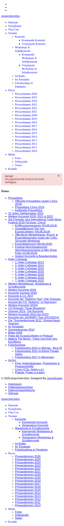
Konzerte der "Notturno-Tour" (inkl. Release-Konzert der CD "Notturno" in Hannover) (34, 301)
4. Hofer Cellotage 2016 (29, 271)
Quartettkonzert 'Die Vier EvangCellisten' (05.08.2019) (32, 230)
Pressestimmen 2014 (26, 136)
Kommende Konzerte (33, 40)
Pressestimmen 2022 (26, 108)
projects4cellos (10, 16)
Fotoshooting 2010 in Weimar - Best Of (38, 348)
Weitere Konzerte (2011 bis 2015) (28, 314)
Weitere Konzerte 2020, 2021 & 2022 (30, 216)
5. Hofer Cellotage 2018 (29, 274)
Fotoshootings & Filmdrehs (24, 84)
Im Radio (20, 76)
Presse (11, 90)
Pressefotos (15, 198)
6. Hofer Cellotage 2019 (29, 277)
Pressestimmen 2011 (26, 147)
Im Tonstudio (22, 79)
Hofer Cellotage (17, 259)
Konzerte (20, 36)
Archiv (12, 360)
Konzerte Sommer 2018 (22, 292)
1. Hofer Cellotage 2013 (29, 262)
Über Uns (13, 29)
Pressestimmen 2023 (26, 104)
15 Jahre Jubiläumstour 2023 (25, 213)
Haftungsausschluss (20, 387)
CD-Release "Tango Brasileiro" (27, 308)
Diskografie (21, 161)
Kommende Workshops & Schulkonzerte (29, 58)
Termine (12, 33)
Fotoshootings (16, 345)
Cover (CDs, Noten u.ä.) (29, 369)
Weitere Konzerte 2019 (22, 289)
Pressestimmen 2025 (26, 97)
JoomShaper (54, 378)
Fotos (18, 158)
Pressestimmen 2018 (26, 122)
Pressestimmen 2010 (26, 151)
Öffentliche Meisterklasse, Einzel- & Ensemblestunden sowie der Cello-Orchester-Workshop (36, 237)
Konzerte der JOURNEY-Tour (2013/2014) (33, 317)
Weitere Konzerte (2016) (23, 305)
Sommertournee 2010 (21, 329)
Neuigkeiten (14, 26)
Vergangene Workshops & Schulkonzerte (29, 68)
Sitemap (13, 393)
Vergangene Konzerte (33, 43)
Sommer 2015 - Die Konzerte (25, 311)
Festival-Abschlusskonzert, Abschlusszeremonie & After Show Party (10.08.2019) (36, 250)
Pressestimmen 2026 (26, 93)
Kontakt (12, 168)
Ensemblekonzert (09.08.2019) (33, 244)
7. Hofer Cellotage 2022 (29, 280)
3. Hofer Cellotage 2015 (29, 268)
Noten (18, 165)
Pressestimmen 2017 (26, 126)
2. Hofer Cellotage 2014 (29, 265)
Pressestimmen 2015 (26, 133)
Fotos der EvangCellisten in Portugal (30, 335)
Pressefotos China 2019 (29, 207)
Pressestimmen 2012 (26, 143)
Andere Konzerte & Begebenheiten (36, 256)
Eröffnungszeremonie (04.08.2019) (36, 225)
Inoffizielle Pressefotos (28, 210)
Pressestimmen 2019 (26, 118)
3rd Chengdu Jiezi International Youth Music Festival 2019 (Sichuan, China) (35, 221)
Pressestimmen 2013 (26, 140)
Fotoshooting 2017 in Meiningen (34, 357)
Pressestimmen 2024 (26, 101)
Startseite (13, 22)
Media (11, 154)
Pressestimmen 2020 (26, 115)
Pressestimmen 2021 (26, 111)
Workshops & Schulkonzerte (22, 49)
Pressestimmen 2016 (26, 129)
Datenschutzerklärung (21, 390)
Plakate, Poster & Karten (30, 372)
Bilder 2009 (15, 332)
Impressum (15, 384)
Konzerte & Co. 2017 (20, 296)
